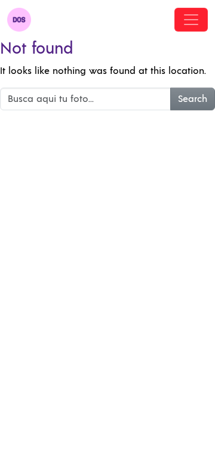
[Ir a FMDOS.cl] (19, 20)
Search (192, 99)
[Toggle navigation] (191, 20)
